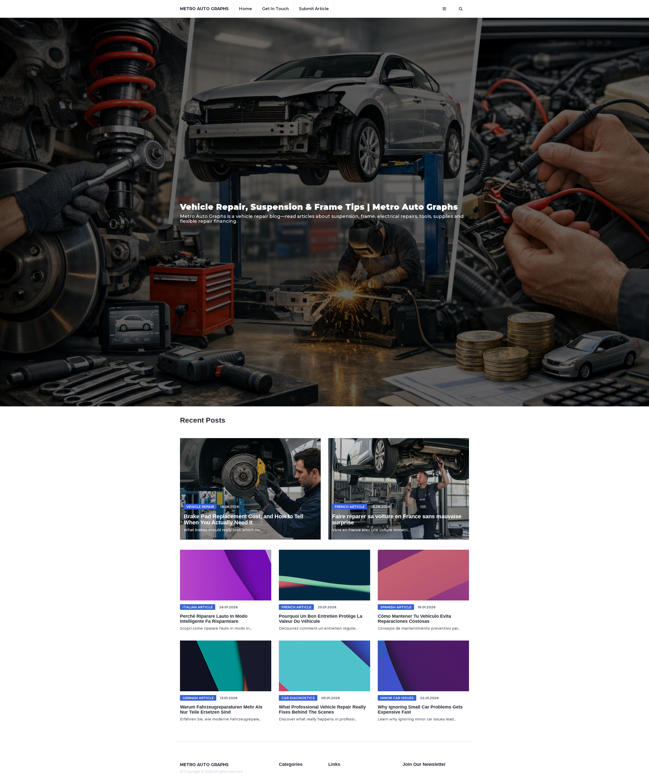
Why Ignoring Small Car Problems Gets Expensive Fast (420, 709)
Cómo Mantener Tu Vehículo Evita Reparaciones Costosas (414, 619)
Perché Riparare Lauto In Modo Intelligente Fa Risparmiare (213, 619)
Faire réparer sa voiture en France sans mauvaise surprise (396, 519)
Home (245, 8)
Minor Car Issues (397, 698)
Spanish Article (395, 607)
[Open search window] (461, 9)
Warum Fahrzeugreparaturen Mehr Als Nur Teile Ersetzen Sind (221, 709)
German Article (198, 698)
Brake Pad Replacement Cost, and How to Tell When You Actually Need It (243, 519)
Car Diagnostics (298, 698)
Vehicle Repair (200, 507)
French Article (350, 507)
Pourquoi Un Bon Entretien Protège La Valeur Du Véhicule (320, 619)
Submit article (314, 8)
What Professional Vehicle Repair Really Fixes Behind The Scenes (322, 709)
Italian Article (198, 607)
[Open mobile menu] (444, 9)
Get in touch (275, 8)
